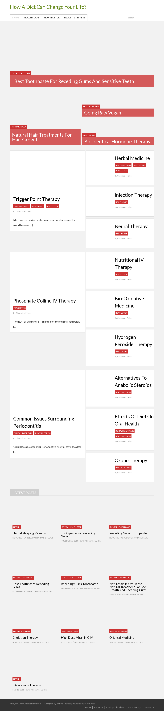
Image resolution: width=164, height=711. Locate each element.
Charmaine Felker (23, 211)
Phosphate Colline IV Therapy (44, 300)
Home (15, 17)
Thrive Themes (64, 703)
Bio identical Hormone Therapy (117, 141)
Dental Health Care (20, 73)
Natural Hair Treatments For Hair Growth (42, 137)
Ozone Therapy (131, 460)
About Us (98, 707)
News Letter (52, 17)
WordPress (89, 703)
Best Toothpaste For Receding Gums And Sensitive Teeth (74, 81)
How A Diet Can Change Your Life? (48, 7)
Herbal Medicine (132, 158)
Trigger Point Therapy (36, 199)
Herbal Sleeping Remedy (29, 533)
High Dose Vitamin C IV (77, 637)
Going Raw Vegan (102, 112)
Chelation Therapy (25, 637)
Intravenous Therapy (26, 685)
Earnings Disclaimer (115, 707)
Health (16, 527)
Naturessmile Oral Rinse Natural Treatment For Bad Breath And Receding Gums (128, 587)
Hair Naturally (18, 127)
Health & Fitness (74, 17)
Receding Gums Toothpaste (128, 533)
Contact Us (149, 707)
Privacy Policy (134, 707)
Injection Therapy (133, 195)
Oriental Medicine (121, 637)
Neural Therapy (131, 226)
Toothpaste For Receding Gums (78, 534)
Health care (31, 17)
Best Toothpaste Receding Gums (30, 585)
